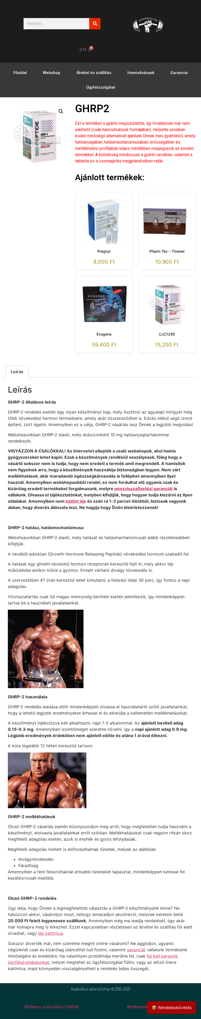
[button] (61, 111)
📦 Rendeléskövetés (172, 1007)
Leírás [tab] (17, 371)
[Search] (94, 23)
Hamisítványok (140, 72)
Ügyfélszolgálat (100, 87)
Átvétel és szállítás (93, 72)
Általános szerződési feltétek (51, 1006)
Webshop (51, 72)
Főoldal (20, 72)
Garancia (179, 72)
